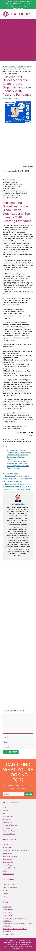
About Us (6, 810)
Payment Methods (9, 868)
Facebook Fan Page (10, 887)
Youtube (5, 893)
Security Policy (8, 915)
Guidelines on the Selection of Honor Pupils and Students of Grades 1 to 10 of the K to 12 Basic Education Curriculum (17, 486)
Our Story (6, 813)
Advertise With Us (9, 834)
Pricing (5, 871)
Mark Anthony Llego (18, 504)
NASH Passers (8, 859)
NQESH (5, 890)
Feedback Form (8, 822)
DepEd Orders (7, 847)
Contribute (6, 828)
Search (5, 807)
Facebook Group (8, 884)
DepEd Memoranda (24, 67)
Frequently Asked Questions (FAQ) (15, 850)
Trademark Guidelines (10, 831)
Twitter (5, 896)
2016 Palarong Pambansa (16, 450)
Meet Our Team (8, 816)
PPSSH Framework (9, 865)
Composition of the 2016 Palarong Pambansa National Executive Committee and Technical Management (17, 478)
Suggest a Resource (10, 825)
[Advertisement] (18, 43)
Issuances (11, 67)
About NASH (7, 844)
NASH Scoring (8, 862)
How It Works (7, 853)
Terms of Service (8, 910)
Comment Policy (8, 934)
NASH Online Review (10, 856)
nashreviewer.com (18, 8)
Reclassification (8, 874)
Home (5, 67)
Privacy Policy (7, 907)
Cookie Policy (7, 913)
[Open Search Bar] (31, 21)
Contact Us (6, 819)
